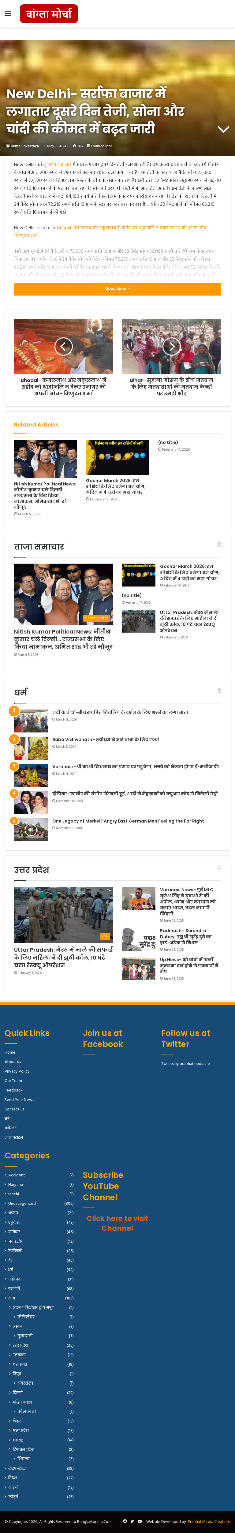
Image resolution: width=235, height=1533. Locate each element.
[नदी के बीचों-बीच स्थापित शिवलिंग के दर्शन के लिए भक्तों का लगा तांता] (31, 721)
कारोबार (14, 1232)
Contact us (14, 1109)
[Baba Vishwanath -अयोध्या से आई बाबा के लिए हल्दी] (31, 748)
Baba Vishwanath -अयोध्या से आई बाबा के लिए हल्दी (105, 739)
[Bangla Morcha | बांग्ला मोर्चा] (49, 13)
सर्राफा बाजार (59, 165)
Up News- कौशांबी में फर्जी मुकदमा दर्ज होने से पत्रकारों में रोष (189, 966)
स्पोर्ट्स (13, 1497)
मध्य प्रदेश (21, 1431)
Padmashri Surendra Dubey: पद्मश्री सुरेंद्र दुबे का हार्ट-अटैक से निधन (186, 937)
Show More (116, 289)
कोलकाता (26, 1412)
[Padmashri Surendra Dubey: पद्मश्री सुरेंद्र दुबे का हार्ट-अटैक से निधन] (138, 939)
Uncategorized (22, 1204)
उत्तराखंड (19, 1355)
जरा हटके (15, 1241)
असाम (17, 1327)
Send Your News (19, 1100)
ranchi (13, 1194)
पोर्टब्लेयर (26, 1317)
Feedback (13, 1090)
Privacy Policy (17, 1071)
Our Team (13, 1081)
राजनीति (14, 1289)
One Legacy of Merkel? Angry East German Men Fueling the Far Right (128, 821)
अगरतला (25, 1383)
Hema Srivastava (25, 146)
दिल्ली (18, 1393)
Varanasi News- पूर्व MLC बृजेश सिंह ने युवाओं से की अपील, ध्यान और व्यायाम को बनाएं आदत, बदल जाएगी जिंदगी (188, 902)
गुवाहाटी (25, 1336)
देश (10, 1260)
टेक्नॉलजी (15, 1251)
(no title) (168, 442)
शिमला (23, 1459)
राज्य (11, 1298)
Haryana (15, 1185)
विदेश (12, 1478)
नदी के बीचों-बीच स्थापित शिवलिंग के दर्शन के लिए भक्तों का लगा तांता (120, 712)
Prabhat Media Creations (209, 1522)
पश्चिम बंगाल (22, 1402)
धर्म (7, 1119)
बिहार (17, 1421)
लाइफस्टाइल (14, 1138)
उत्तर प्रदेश (20, 1345)
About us (13, 1062)
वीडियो (13, 1487)
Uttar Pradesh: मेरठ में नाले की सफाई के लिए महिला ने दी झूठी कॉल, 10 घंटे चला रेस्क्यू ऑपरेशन (189, 621)
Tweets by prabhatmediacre (185, 1064)
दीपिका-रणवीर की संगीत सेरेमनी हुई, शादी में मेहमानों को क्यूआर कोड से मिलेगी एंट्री (135, 794)
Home (10, 1052)
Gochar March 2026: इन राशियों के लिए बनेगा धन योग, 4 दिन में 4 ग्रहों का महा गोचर (116, 486)
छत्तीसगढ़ (20, 1364)
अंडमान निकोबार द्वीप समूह (33, 1308)
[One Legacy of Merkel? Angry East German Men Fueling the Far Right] (31, 829)
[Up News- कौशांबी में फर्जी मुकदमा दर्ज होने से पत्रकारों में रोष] (138, 968)
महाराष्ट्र (18, 1440)
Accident (16, 1175)
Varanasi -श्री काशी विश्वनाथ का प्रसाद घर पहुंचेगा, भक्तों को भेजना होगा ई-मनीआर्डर (135, 767)
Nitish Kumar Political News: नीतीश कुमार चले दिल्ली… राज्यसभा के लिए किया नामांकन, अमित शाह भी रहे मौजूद (45, 495)
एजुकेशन (14, 1222)
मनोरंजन (11, 1128)
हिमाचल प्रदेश (23, 1450)
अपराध (13, 1213)
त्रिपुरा (17, 1374)
